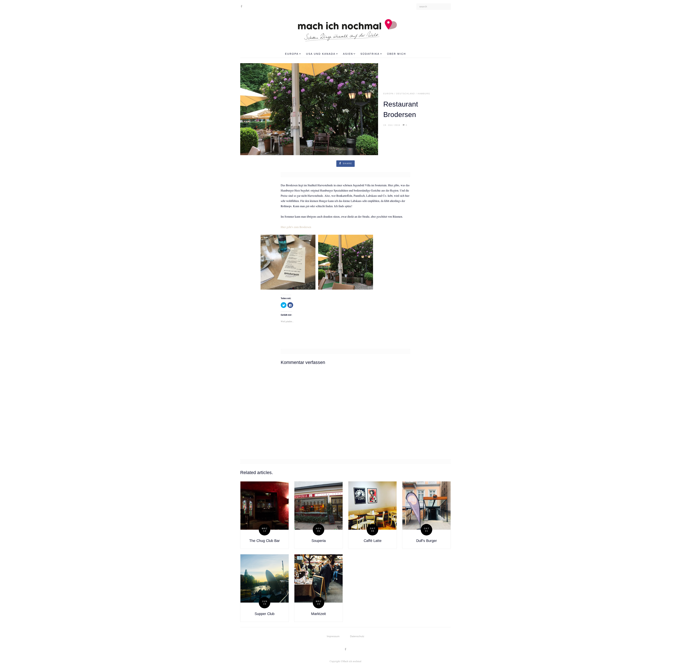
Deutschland (405, 94)
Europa (292, 53)
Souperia (318, 541)
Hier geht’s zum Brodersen (296, 227)
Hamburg (424, 94)
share (347, 163)
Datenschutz (357, 636)
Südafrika (370, 53)
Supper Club (264, 614)
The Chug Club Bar (264, 541)
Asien (348, 53)
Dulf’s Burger (426, 541)
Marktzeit (318, 614)
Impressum (333, 636)
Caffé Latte (372, 541)
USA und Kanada (320, 53)
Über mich (396, 53)
